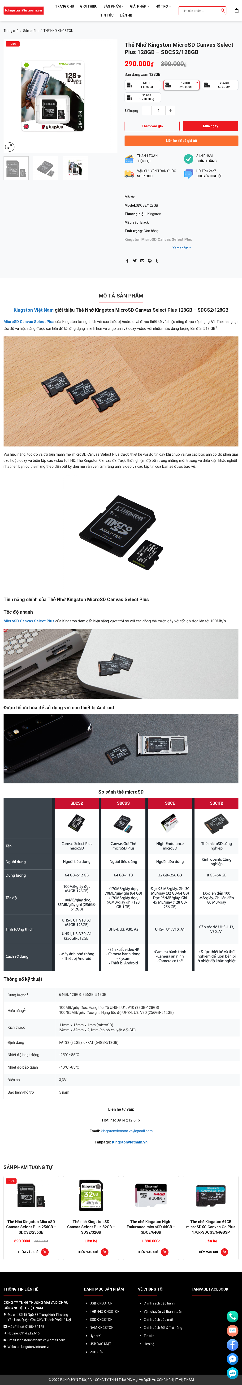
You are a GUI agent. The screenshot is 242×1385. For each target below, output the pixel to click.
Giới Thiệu (88, 6)
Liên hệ (126, 15)
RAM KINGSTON (101, 1328)
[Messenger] (232, 1359)
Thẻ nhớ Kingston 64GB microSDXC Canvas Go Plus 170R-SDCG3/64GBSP (66, 1227)
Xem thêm (181, 248)
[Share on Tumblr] (157, 261)
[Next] (109, 96)
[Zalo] (232, 1373)
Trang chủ (64, 6)
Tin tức (107, 15)
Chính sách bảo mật (158, 1319)
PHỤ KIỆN (97, 1352)
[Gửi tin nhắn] (232, 1331)
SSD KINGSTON (101, 1319)
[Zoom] (9, 147)
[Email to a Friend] (142, 261)
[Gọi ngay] (232, 1316)
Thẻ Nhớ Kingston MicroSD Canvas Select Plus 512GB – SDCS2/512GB (127, 1227)
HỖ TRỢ (162, 6)
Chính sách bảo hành (159, 1303)
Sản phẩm (112, 6)
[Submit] (223, 10)
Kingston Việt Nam (34, 310)
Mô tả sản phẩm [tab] (121, 296)
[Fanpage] (232, 1345)
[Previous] (12, 96)
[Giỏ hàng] (236, 10)
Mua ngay (210, 126)
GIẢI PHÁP (138, 6)
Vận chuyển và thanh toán (163, 1311)
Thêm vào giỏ (152, 126)
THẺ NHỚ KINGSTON (58, 31)
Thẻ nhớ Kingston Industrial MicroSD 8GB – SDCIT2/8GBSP (186, 1227)
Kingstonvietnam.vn (129, 1142)
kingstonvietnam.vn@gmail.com (127, 1131)
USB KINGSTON (101, 1303)
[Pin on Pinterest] (149, 261)
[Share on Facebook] (127, 261)
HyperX (95, 1336)
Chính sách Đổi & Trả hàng (163, 1328)
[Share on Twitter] (135, 261)
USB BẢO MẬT (100, 1344)
